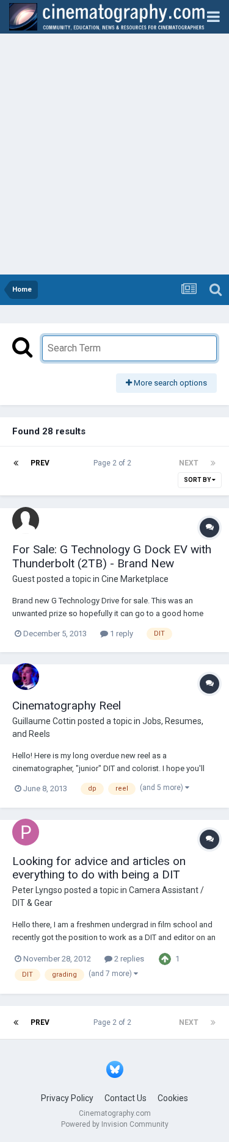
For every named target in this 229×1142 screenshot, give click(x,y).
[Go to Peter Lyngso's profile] (25, 832)
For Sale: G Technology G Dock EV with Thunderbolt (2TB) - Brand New (111, 556)
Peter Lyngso (37, 890)
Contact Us (125, 1098)
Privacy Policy (67, 1098)
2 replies (128, 958)
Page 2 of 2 (114, 463)
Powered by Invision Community (115, 1124)
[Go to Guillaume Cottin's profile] (25, 676)
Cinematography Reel (66, 705)
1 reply (120, 633)
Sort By (198, 479)
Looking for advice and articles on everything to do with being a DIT (99, 868)
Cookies (173, 1098)
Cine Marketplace (135, 579)
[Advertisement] (114, 154)
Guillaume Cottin (44, 721)
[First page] (15, 463)
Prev (40, 463)
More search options (169, 382)
